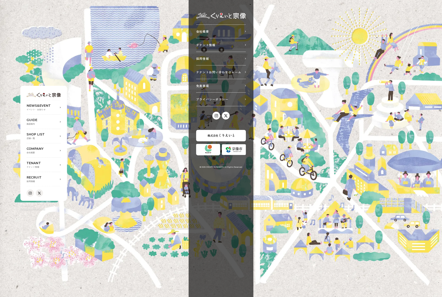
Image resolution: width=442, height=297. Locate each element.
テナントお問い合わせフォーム (218, 72)
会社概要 (202, 31)
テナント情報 (205, 45)
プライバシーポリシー (212, 99)
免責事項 (202, 86)
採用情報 (202, 58)
